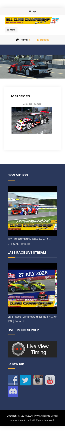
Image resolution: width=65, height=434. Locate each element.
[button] (3, 60)
